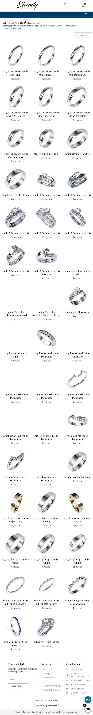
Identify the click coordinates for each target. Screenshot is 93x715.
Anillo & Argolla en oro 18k (46, 195)
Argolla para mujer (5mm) (46, 153)
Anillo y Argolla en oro (77, 312)
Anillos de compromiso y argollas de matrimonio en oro (37, 25)
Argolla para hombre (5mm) (77, 477)
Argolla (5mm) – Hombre (77, 153)
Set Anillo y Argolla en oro (46, 641)
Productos (70, 25)
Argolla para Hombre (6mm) (15, 195)
